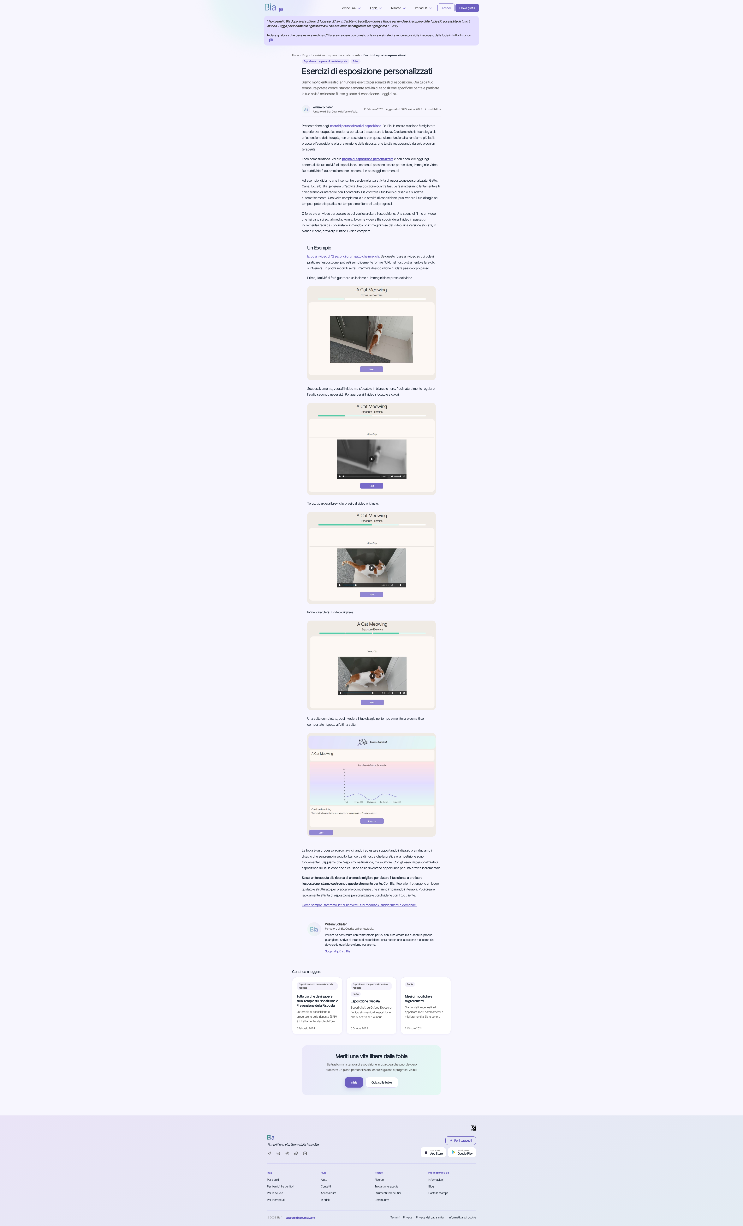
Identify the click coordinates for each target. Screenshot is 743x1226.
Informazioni (435, 1179)
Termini (395, 1217)
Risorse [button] (396, 8)
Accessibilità (328, 1193)
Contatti (326, 1186)
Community (382, 1200)
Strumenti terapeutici (388, 1193)
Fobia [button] (374, 8)
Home (295, 55)
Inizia (354, 1082)
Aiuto (324, 1179)
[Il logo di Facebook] (269, 1153)
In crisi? (325, 1200)
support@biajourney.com (300, 1217)
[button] (281, 9)
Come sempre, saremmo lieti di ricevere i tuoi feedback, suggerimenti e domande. (359, 905)
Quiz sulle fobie (382, 1082)
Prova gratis (467, 8)
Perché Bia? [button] (349, 8)
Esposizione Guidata (365, 1001)
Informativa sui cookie (462, 1217)
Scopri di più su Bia (337, 951)
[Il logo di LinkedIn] (305, 1153)
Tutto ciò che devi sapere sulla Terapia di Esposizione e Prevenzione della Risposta (317, 1000)
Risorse (379, 1179)
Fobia (355, 61)
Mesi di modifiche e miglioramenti (418, 998)
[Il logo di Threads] (287, 1153)
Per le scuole (275, 1193)
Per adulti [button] (421, 8)
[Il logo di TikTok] (296, 1153)
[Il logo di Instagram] (278, 1153)
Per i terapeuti (463, 1140)
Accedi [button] (446, 8)
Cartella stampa (438, 1193)
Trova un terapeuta (387, 1186)
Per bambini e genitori (280, 1186)
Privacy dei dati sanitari (430, 1217)
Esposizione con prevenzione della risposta (335, 55)
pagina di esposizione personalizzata (367, 159)
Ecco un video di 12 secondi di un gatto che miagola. (343, 256)
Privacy (408, 1217)
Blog (305, 55)
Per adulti (273, 1179)
